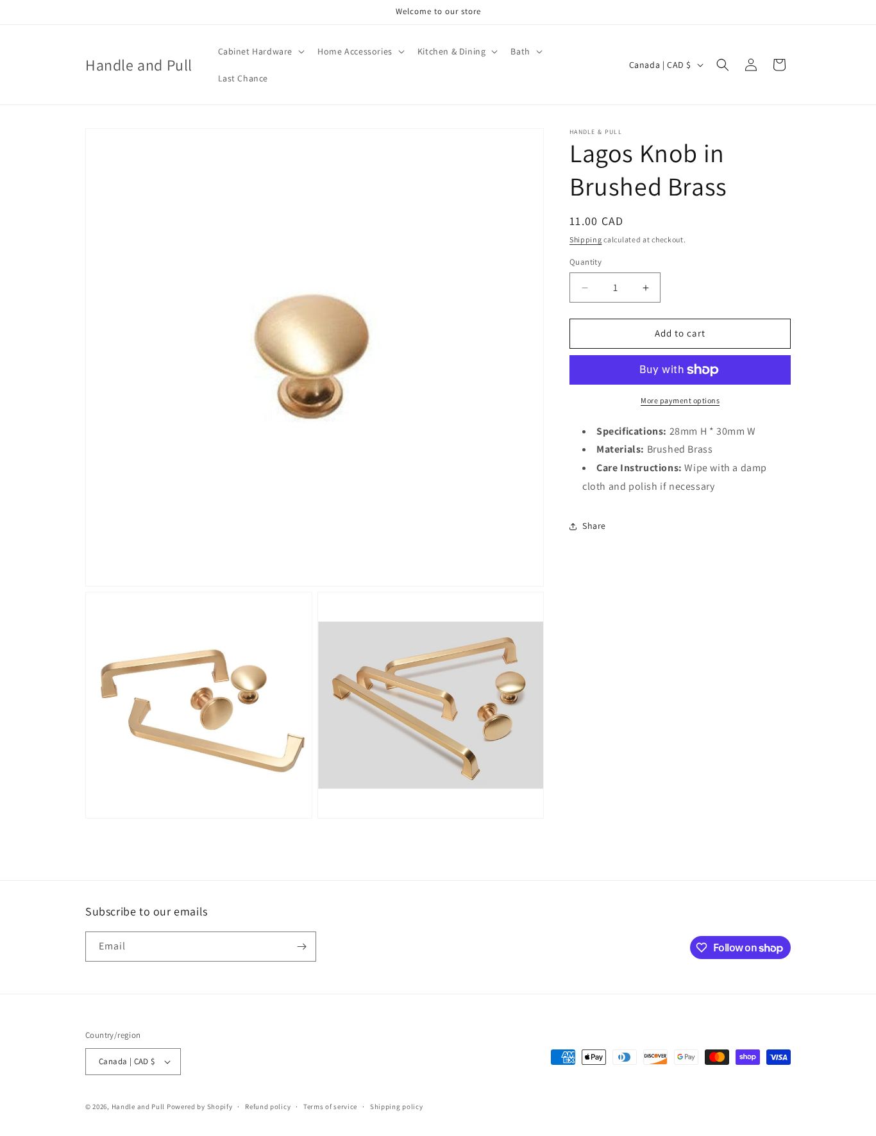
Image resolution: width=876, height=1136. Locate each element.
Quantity (585, 262)
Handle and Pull (138, 1106)
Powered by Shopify (200, 1106)
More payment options (680, 400)
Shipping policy (396, 1106)
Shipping (585, 239)
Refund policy (268, 1106)
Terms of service (330, 1106)
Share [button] (594, 526)
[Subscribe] (301, 946)
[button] (260, 51)
